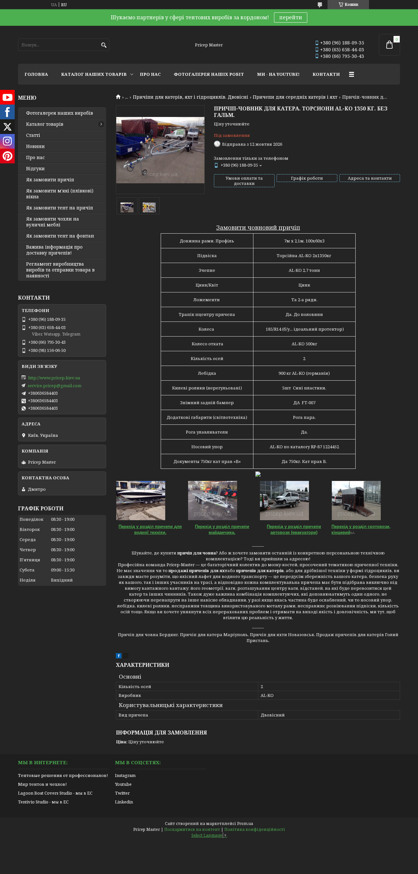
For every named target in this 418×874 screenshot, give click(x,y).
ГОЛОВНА (36, 74)
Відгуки (35, 169)
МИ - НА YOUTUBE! (278, 74)
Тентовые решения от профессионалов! (63, 775)
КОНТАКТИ (326, 74)
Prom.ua (245, 823)
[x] (125, 657)
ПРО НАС (150, 74)
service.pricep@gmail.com (54, 385)
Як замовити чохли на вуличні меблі (52, 222)
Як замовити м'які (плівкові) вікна (59, 194)
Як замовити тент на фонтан (60, 236)
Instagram (125, 775)
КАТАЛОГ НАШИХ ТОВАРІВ (94, 74)
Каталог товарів (44, 124)
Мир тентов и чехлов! (42, 784)
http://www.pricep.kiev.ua (54, 377)
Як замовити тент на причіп (59, 208)
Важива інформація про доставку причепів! (54, 250)
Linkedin (124, 802)
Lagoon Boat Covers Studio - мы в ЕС (55, 793)
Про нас (35, 157)
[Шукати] (103, 45)
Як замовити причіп (50, 180)
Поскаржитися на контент (192, 829)
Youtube (123, 784)
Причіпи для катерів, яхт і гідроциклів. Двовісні (190, 97)
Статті (33, 135)
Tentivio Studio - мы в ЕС (43, 802)
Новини (35, 146)
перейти (290, 17)
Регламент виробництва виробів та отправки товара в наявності (60, 270)
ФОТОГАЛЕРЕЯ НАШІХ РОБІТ (209, 74)
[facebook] (118, 657)
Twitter (122, 793)
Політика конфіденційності (254, 829)
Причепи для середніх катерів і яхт (295, 97)
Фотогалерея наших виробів (59, 113)
